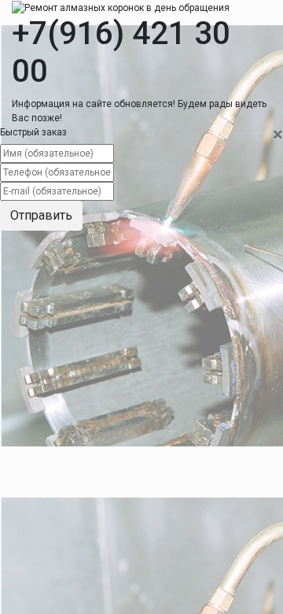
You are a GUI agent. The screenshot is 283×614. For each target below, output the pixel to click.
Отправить (41, 215)
